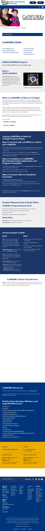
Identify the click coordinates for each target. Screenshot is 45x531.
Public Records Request (39, 497)
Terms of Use (16, 529)
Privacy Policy (23, 529)
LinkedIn (39, 479)
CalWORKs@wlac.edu (12, 251)
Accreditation (13, 486)
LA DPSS (5, 408)
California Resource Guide (8, 418)
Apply (33, 2)
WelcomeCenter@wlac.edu (8, 504)
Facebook (33, 479)
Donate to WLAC (21, 488)
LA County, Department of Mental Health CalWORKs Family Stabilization (18, 410)
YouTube (42, 479)
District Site (38, 488)
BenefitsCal (34, 152)
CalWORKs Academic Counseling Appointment (13, 180)
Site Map (30, 529)
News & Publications (7, 479)
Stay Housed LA (6, 429)
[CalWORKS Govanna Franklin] (33, 79)
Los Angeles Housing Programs (9, 423)
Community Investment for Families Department (13, 431)
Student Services (7, 28)
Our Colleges (38, 495)
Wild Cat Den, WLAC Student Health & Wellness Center (14, 416)
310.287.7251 (5, 503)
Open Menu (42, 7)
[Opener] (44, 481)
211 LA (4, 427)
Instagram (36, 479)
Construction (13, 490)
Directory (13, 495)
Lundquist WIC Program (8, 435)
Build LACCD (38, 494)
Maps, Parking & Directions (14, 488)
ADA (28, 487)
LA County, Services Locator (9, 412)
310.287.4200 (5, 497)
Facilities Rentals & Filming (21, 492)
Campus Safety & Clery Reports (31, 489)
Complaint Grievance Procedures (30, 493)
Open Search (39, 7)
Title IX (29, 499)
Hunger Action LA (6, 421)
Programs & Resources (16, 28)
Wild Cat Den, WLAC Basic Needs (10, 414)
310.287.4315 (5, 512)
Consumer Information (30, 497)
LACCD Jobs (38, 492)
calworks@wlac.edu (29, 166)
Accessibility (30, 486)
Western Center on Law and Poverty (10, 437)
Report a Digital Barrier (39, 490)
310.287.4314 (5, 509)
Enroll (40, 2)
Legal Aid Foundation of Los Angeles (10, 425)
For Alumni (21, 486)
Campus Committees (13, 492)
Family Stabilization (7, 420)
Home (2, 28)
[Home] (13, 2)
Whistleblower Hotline (39, 500)
